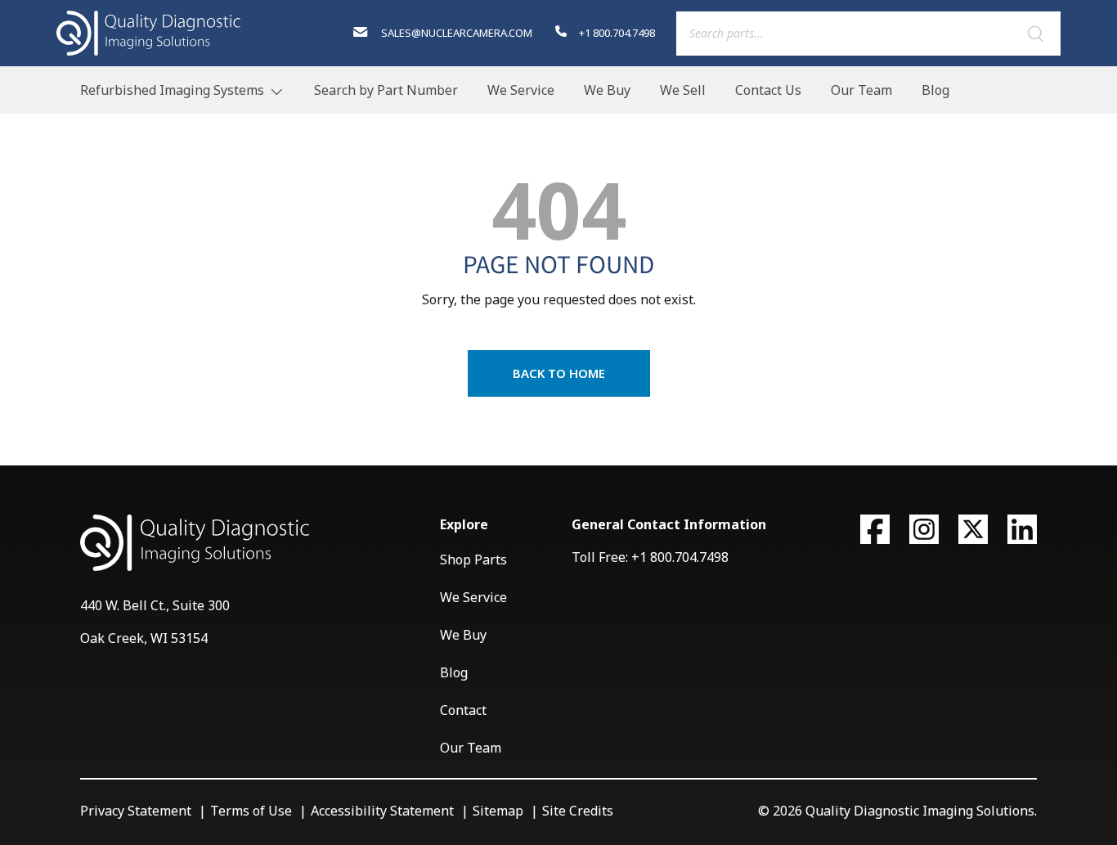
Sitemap (498, 811)
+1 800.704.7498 (615, 32)
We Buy (607, 90)
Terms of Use (251, 811)
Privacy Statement (135, 811)
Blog (935, 90)
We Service (520, 90)
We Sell (683, 90)
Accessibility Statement (382, 811)
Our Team (861, 90)
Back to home (559, 373)
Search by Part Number (386, 90)
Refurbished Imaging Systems (172, 90)
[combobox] (868, 33)
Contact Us (768, 90)
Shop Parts (473, 560)
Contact (463, 710)
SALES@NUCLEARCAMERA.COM (455, 32)
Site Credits (577, 811)
